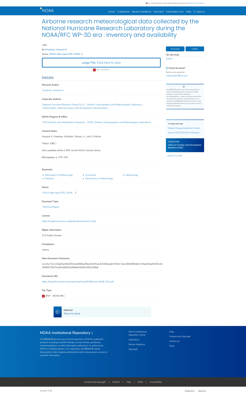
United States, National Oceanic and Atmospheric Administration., (75, 108)
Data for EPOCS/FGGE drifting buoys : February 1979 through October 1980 (185, 132)
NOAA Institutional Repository (65, 332)
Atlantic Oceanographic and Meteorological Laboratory (114, 104)
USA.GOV (202, 390)
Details (169, 58)
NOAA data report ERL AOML (65, 54)
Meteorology (131, 175)
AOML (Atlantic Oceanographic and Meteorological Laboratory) (119, 122)
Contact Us (174, 341)
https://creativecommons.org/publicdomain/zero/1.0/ (68, 221)
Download (175, 49)
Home (111, 11)
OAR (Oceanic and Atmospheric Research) (63, 122)
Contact (116, 382)
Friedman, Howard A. (56, 49)
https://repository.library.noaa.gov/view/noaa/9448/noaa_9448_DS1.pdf (78, 281)
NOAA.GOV (189, 390)
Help (188, 11)
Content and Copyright (180, 336)
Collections (123, 11)
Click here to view (101, 63)
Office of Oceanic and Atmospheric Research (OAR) (184, 146)
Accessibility (156, 382)
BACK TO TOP (175, 155)
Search (201, 11)
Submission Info (175, 11)
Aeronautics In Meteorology (59, 175)
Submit (157, 11)
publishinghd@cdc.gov (177, 75)
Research (49, 178)
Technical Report (50, 206)
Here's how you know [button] (196, 3)
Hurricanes (90, 175)
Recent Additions (141, 11)
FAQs (172, 345)
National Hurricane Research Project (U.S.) (63, 104)
